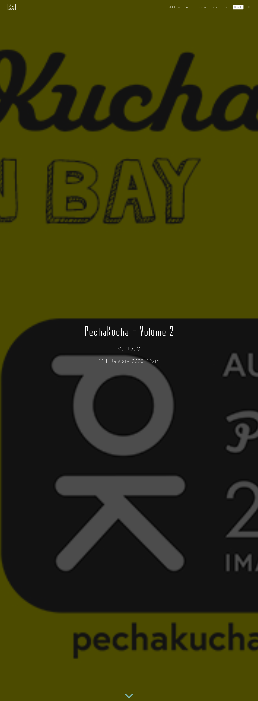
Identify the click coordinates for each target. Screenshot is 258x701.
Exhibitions (173, 7)
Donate (238, 7)
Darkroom (202, 7)
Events (188, 7)
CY (250, 7)
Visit (215, 7)
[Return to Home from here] (11, 7)
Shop (225, 7)
